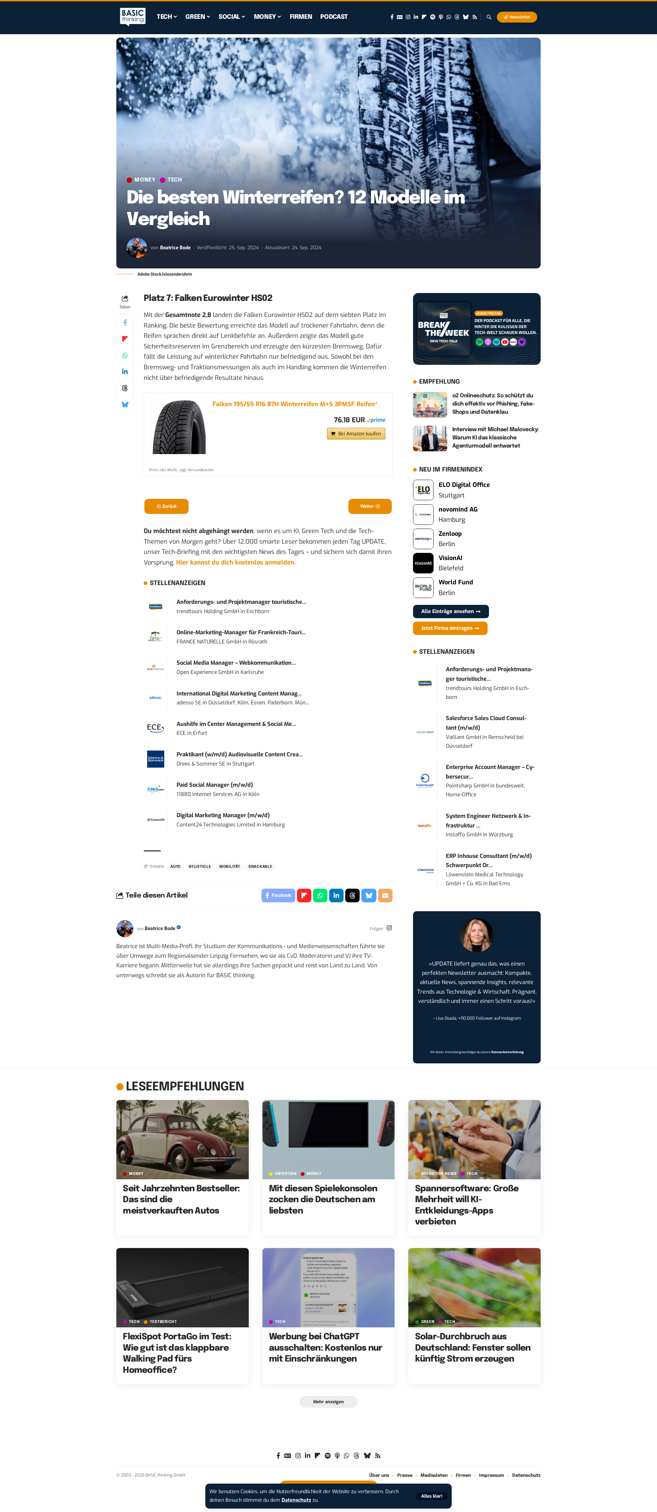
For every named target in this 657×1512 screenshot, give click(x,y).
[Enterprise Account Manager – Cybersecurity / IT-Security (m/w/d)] (425, 780)
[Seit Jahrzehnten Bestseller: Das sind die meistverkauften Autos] (182, 1139)
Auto (175, 867)
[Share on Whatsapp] (125, 355)
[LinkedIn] (416, 17)
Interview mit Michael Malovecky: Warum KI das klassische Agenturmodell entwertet (495, 438)
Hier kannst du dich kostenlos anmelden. (236, 562)
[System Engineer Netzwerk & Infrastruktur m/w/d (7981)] (425, 825)
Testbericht (163, 1322)
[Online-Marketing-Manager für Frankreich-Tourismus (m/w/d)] (155, 636)
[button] (432, 1496)
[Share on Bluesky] (125, 404)
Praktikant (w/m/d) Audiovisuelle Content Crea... (240, 754)
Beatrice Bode (175, 247)
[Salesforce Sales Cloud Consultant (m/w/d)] (425, 732)
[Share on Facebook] (125, 322)
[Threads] (457, 17)
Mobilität (229, 867)
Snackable (260, 867)
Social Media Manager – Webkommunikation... (236, 662)
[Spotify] (432, 17)
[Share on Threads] (125, 388)
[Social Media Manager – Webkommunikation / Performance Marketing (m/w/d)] (155, 667)
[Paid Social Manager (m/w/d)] (155, 789)
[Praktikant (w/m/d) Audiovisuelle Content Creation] (155, 758)
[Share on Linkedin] (125, 371)
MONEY (145, 180)
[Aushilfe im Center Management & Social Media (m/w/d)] (155, 728)
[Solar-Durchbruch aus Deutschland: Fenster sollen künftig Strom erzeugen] (474, 1287)
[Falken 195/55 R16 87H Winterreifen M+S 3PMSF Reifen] (178, 426)
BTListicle (200, 867)
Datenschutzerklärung (507, 1052)
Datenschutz (296, 1500)
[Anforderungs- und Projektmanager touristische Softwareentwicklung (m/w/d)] (155, 606)
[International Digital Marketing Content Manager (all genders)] (155, 697)
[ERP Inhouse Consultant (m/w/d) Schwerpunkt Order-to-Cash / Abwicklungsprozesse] (425, 869)
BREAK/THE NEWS (439, 1174)
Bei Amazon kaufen (359, 433)
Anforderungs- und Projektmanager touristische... (241, 602)
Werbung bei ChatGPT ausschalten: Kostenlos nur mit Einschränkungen (326, 1348)
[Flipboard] (424, 17)
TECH (175, 180)
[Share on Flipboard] (125, 339)
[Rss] (475, 17)
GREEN (428, 1322)
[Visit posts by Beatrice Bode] (137, 248)
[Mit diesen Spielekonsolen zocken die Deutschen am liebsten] (328, 1139)
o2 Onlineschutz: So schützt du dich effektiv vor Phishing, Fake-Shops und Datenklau (493, 404)
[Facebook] (392, 17)
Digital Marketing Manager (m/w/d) (223, 815)
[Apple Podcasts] (441, 17)
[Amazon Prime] (375, 419)
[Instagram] (408, 17)
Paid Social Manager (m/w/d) (215, 784)
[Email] (385, 895)
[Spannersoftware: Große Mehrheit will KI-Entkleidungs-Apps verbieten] (474, 1139)
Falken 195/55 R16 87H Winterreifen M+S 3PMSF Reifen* (295, 404)
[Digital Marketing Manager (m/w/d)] (155, 819)
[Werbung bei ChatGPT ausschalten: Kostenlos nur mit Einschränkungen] (328, 1287)
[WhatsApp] (449, 17)
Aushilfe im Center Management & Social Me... (236, 724)
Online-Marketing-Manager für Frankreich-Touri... (241, 632)
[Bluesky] (466, 17)
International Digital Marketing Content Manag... (239, 693)
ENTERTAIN (286, 1174)
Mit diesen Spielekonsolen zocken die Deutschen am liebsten (323, 1200)
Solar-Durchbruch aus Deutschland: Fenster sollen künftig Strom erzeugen (473, 1348)
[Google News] (399, 17)
